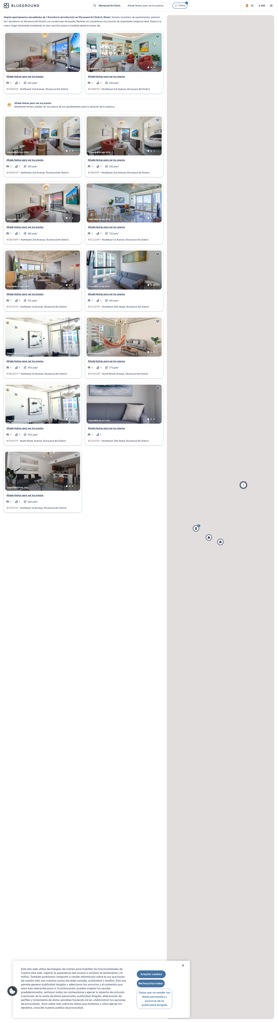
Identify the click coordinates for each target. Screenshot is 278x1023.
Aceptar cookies (151, 974)
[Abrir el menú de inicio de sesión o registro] (271, 6)
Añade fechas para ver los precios (24, 76)
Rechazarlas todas (151, 983)
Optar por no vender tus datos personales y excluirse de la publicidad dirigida (154, 999)
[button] (243, 485)
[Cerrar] (183, 965)
